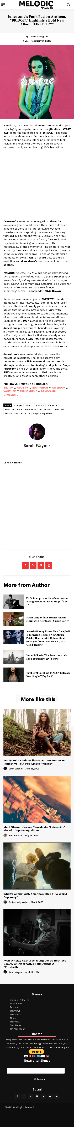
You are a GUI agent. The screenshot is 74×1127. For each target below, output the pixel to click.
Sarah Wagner (39, 36)
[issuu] (56, 1096)
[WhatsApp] (48, 565)
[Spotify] (37, 1096)
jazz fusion (45, 409)
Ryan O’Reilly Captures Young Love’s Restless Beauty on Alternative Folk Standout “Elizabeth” (34, 964)
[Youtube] (50, 1096)
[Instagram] (17, 1096)
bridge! (18, 405)
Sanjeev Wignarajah (18, 902)
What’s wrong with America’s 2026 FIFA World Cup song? (35, 895)
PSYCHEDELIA (22, 413)
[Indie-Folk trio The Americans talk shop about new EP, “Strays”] (13, 657)
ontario (9, 413)
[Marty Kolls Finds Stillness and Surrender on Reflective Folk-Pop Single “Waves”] (37, 732)
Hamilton (9, 409)
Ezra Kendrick (15, 835)
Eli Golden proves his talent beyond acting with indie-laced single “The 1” (47, 602)
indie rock (30, 409)
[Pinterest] (41, 565)
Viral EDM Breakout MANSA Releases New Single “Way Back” (48, 674)
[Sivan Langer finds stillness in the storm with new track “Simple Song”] (13, 619)
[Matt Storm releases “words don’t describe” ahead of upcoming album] (37, 799)
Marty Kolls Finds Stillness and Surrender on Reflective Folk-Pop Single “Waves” (34, 762)
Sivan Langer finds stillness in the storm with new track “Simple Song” (47, 619)
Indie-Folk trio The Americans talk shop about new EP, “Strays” (46, 657)
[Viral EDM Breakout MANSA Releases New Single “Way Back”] (13, 675)
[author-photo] (5, 769)
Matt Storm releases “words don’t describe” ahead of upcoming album (34, 828)
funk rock (52, 405)
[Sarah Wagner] (37, 431)
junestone (59, 409)
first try (39, 405)
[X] (33, 565)
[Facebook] (25, 565)
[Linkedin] (43, 1096)
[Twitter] (30, 1096)
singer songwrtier (42, 413)
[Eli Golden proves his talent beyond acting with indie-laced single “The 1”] (13, 601)
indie (20, 409)
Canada (29, 405)
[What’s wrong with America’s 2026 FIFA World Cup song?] (37, 866)
